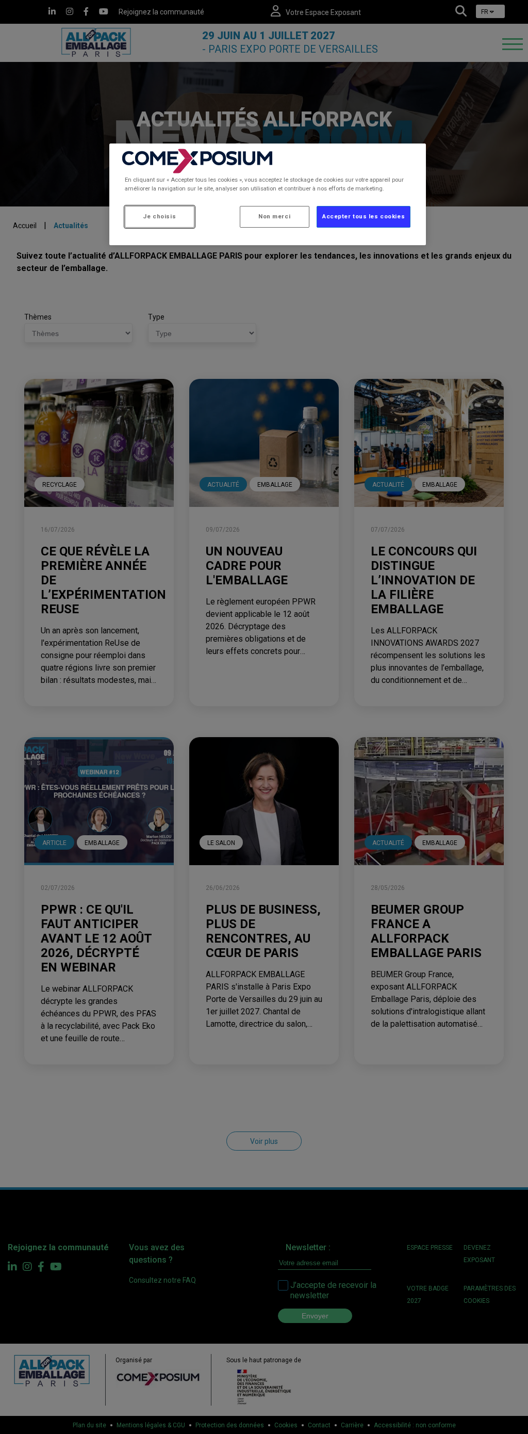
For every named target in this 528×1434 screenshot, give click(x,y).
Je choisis (159, 216)
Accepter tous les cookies (363, 216)
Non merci (274, 216)
